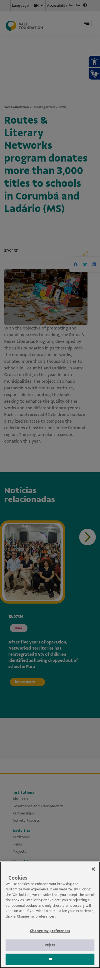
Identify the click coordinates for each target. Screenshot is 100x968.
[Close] (93, 869)
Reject (50, 945)
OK (50, 959)
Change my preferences (50, 931)
